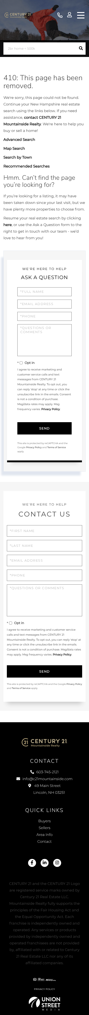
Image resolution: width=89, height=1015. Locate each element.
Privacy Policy (50, 409)
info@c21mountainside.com (47, 779)
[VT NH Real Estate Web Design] (45, 1003)
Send (44, 428)
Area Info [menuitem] (45, 835)
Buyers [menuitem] (44, 821)
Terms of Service (56, 447)
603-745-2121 (60, 15)
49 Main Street (49, 789)
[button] (81, 48)
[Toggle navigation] (80, 15)
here (7, 225)
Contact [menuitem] (44, 842)
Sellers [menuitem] (44, 828)
